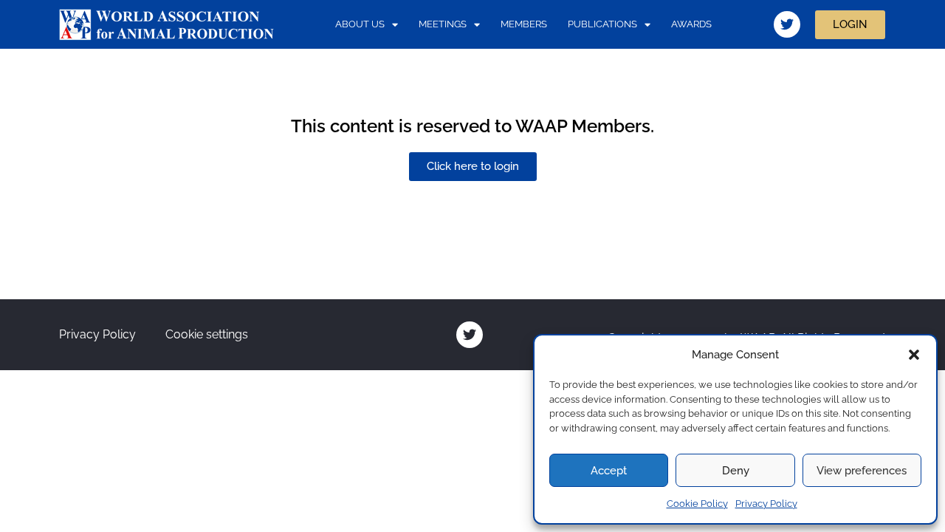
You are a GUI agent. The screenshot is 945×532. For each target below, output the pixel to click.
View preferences (862, 470)
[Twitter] (787, 24)
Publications (602, 24)
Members (524, 24)
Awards (691, 24)
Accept (609, 470)
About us (360, 24)
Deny (735, 470)
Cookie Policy (697, 503)
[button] (914, 354)
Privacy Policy (766, 503)
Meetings (443, 24)
